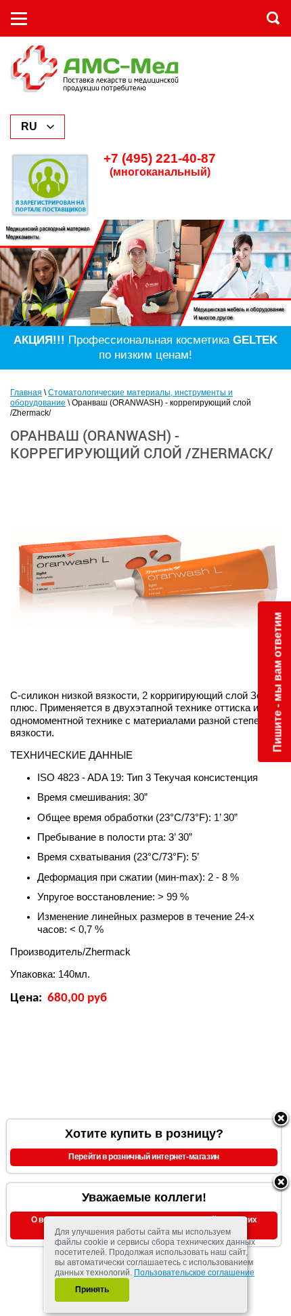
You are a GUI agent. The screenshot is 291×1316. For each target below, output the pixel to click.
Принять (92, 1289)
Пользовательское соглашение (194, 1272)
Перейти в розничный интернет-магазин (143, 1156)
